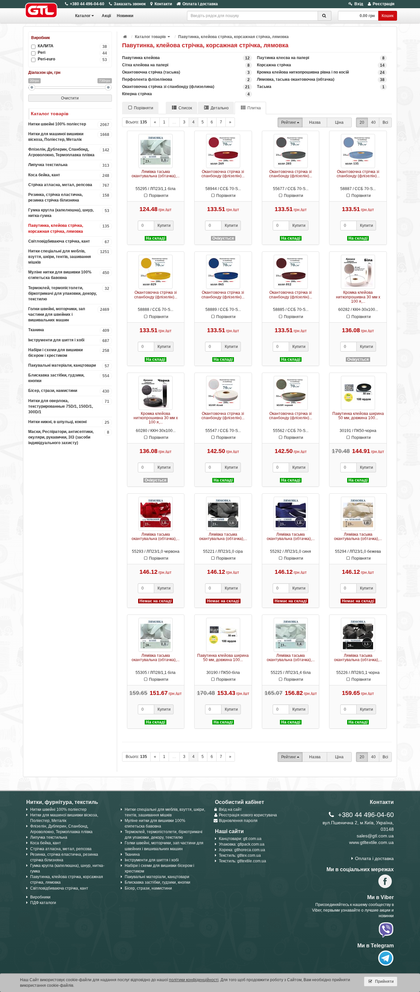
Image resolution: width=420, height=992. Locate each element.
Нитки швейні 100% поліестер (68, 124)
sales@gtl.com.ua (375, 835)
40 (373, 122)
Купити (164, 225)
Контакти (163, 4)
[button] (169, 36)
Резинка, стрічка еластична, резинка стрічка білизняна (68, 197)
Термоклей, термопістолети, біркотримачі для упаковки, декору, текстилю (68, 293)
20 (362, 122)
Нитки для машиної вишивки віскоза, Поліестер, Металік (68, 137)
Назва (315, 122)
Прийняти (384, 981)
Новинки (125, 15)
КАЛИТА (72, 46)
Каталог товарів (150, 36)
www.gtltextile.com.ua (371, 842)
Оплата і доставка (200, 4)
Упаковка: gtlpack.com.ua (241, 844)
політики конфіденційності (194, 980)
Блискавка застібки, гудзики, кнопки (68, 378)
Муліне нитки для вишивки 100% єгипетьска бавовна (68, 275)
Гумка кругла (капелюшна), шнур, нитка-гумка (68, 213)
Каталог (83, 15)
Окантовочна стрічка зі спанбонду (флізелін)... (222, 173)
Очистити (70, 98)
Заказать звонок (130, 4)
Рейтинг (288, 122)
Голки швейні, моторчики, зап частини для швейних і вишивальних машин (68, 314)
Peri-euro (72, 59)
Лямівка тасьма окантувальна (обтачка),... (155, 173)
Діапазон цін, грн (44, 72)
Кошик (387, 15)
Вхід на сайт (230, 809)
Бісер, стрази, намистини (68, 391)
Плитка (254, 108)
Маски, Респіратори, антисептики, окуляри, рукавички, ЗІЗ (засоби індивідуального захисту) (68, 437)
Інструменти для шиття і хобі (68, 340)
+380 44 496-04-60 (87, 4)
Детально (220, 108)
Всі (385, 122)
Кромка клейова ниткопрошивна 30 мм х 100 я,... (358, 296)
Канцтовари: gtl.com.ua (240, 838)
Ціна (339, 122)
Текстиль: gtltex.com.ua (240, 855)
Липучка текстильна (68, 165)
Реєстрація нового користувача (248, 815)
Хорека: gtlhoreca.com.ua (242, 850)
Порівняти (143, 108)
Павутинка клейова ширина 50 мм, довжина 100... (358, 415)
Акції (106, 15)
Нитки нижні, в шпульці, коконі (68, 422)
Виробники (40, 897)
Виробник (40, 37)
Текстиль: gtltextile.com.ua (242, 861)
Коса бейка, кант (68, 175)
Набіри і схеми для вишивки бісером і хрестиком (68, 353)
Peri (72, 52)
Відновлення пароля (238, 820)
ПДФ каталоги (43, 902)
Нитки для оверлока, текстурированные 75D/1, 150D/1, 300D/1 (68, 406)
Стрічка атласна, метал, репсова (68, 185)
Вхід (358, 4)
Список (185, 108)
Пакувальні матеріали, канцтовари (68, 365)
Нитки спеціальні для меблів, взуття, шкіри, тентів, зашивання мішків (68, 257)
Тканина (68, 330)
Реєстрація (383, 4)
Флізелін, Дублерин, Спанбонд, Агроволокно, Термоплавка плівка (68, 152)
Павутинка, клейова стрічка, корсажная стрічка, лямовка (68, 228)
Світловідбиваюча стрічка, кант (68, 241)
